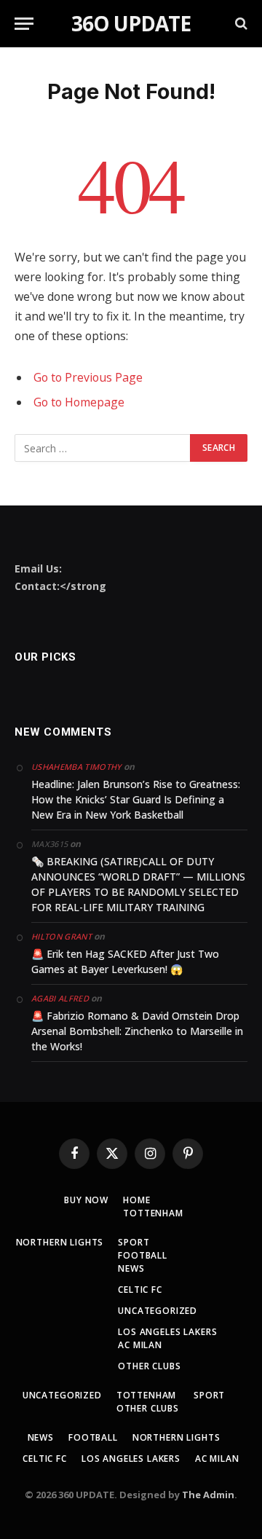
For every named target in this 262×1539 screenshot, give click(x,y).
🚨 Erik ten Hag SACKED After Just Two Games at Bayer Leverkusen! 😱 (125, 961)
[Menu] (24, 23)
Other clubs (149, 1366)
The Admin (208, 1494)
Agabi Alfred (60, 998)
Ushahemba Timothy (76, 766)
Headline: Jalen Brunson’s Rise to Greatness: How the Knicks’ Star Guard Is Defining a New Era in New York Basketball (135, 799)
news (131, 1268)
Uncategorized (157, 1310)
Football (142, 1255)
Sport (133, 1242)
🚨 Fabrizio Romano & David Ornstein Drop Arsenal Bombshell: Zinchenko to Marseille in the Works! (137, 1031)
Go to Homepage (78, 402)
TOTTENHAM (153, 1213)
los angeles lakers (167, 1332)
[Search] (239, 23)
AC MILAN (140, 1345)
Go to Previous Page (88, 377)
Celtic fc (140, 1289)
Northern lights (60, 1242)
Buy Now (86, 1200)
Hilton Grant (61, 936)
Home (136, 1200)
